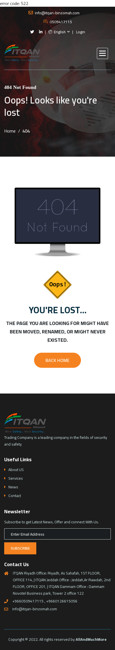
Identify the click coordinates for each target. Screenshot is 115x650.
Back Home (57, 360)
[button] (102, 53)
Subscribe (20, 548)
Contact (14, 496)
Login (80, 32)
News (13, 487)
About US (16, 470)
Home (10, 131)
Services (15, 478)
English (59, 32)
